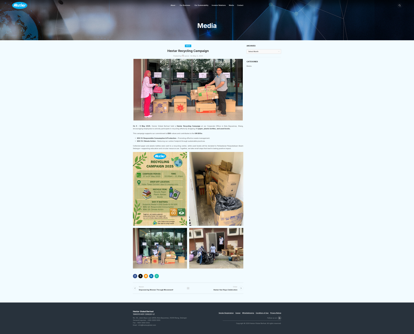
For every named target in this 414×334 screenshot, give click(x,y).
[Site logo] (19, 5)
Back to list (188, 288)
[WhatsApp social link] (157, 276)
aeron (187, 56)
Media (188, 46)
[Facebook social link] (135, 276)
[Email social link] (146, 276)
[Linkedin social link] (151, 276)
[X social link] (140, 276)
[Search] (399, 5)
